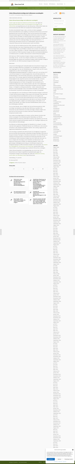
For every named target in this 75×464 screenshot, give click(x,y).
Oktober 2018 (56, 299)
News (54, 121)
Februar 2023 (56, 215)
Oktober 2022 (56, 222)
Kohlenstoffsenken (57, 116)
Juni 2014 (55, 384)
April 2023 (55, 212)
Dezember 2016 (57, 335)
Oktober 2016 (56, 338)
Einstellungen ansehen (69, 459)
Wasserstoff (56, 139)
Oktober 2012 (56, 411)
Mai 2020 (55, 269)
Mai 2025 (55, 171)
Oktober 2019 (56, 280)
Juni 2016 (55, 345)
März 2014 (55, 389)
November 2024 (57, 181)
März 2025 (55, 174)
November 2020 (57, 259)
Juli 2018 (55, 304)
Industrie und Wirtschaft (59, 105)
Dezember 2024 (57, 179)
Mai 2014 (55, 385)
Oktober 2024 (56, 183)
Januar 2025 (56, 178)
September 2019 (57, 282)
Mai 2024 (55, 191)
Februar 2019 (56, 293)
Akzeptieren (51, 459)
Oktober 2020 (56, 260)
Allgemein (55, 74)
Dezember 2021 (57, 238)
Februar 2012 (56, 419)
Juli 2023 (55, 207)
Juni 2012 (55, 414)
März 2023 (55, 213)
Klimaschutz (26, 15)
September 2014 (57, 379)
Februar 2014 (56, 390)
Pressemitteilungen (57, 124)
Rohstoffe (55, 127)
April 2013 (55, 405)
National (55, 119)
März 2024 (55, 194)
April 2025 (55, 173)
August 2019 (56, 283)
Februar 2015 (56, 371)
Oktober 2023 (56, 202)
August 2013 (56, 398)
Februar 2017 (56, 332)
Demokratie (56, 80)
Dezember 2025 (57, 160)
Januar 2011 (56, 434)
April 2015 (55, 367)
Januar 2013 (56, 408)
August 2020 (56, 264)
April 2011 (55, 431)
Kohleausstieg (56, 114)
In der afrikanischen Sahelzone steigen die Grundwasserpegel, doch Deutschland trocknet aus (59, 57)
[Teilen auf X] (23, 169)
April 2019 (55, 290)
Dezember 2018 (57, 296)
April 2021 (55, 251)
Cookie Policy (56, 461)
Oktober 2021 (56, 241)
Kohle (54, 113)
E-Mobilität (55, 82)
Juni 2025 (55, 170)
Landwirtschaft (56, 118)
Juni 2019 (55, 286)
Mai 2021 (55, 249)
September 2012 (57, 413)
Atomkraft (55, 76)
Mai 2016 (55, 346)
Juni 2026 (55, 150)
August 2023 (56, 205)
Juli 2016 (55, 343)
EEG (54, 84)
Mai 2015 (55, 366)
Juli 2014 (55, 382)
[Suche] (65, 4)
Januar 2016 (56, 353)
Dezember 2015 (57, 354)
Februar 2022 (56, 234)
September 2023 (57, 204)
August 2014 (56, 380)
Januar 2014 (56, 392)
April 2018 (55, 309)
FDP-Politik (55, 97)
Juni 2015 (55, 364)
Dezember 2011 (57, 421)
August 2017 (56, 322)
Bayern (24, 162)
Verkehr (55, 134)
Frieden (55, 100)
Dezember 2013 (57, 393)
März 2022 (55, 233)
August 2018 (56, 303)
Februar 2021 (56, 254)
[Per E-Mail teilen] (43, 169)
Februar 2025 (56, 176)
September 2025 (57, 165)
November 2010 (57, 437)
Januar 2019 (56, 294)
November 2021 (57, 239)
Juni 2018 (55, 306)
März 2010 (55, 447)
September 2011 (57, 426)
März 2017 (55, 330)
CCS (54, 79)
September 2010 (57, 440)
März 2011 (55, 432)
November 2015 (57, 356)
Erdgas (54, 90)
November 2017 (57, 317)
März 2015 (55, 369)
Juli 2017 (55, 324)
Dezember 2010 (57, 436)
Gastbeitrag (56, 103)
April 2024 (55, 192)
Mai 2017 (55, 327)
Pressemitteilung (57, 123)
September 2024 (57, 184)
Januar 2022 (56, 236)
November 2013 (57, 395)
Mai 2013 (55, 403)
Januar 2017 (56, 333)
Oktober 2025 (56, 163)
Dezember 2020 (57, 257)
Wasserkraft (56, 137)
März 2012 (55, 418)
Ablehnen (59, 459)
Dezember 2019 (57, 277)
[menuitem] (40, 4)
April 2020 (55, 270)
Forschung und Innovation (59, 98)
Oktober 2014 (56, 377)
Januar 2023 (56, 217)
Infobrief (55, 106)
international (56, 110)
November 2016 (57, 337)
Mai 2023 (55, 210)
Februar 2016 (56, 351)
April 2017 (55, 329)
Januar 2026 (56, 158)
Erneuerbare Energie (19, 15)
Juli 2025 (55, 168)
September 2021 (57, 243)
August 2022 (56, 225)
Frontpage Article (57, 101)
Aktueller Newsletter (13, 8)
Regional (30, 15)
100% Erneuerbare (18, 162)
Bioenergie (55, 77)
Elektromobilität (57, 85)
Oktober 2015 (56, 358)
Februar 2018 (56, 312)
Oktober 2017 (56, 319)
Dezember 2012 (57, 410)
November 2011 (57, 423)
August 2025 (56, 166)
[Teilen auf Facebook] (14, 169)
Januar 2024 (56, 197)
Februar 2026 (56, 157)
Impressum (64, 461)
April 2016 (55, 348)
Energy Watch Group (58, 88)
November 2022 (57, 220)
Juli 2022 (55, 226)
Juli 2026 (55, 149)
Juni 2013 (55, 402)
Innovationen (56, 108)
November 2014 (57, 376)
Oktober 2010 (56, 439)
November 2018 (57, 298)
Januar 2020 (56, 275)
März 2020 (55, 272)
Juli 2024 (55, 187)
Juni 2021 (55, 247)
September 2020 (57, 262)
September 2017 (57, 320)
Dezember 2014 (57, 374)
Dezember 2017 (57, 316)
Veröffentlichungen (57, 136)
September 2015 (57, 359)
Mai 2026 (55, 152)
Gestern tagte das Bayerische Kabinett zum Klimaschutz (22, 22)
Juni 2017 (55, 325)
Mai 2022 (55, 230)
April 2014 (55, 387)
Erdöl (54, 92)
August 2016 (56, 342)
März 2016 (55, 350)
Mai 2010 (55, 444)
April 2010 (55, 445)
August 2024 (56, 186)
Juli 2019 (55, 285)
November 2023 (57, 200)
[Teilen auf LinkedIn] (33, 169)
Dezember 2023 (57, 199)
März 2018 (55, 311)
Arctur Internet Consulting (22, 462)
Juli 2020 (55, 265)
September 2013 (57, 397)
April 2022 (55, 231)
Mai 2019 (55, 288)
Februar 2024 (56, 196)
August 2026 (56, 147)
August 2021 (56, 244)
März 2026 (55, 155)
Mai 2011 (55, 429)
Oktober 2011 (56, 424)
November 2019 (57, 278)
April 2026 (55, 153)
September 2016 (57, 340)
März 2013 (55, 406)
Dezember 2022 (57, 218)
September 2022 (57, 223)
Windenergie (56, 140)
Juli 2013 (55, 400)
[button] (72, 449)
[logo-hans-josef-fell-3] (17, 4)
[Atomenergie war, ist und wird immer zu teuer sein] (1, 232)
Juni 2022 (55, 228)
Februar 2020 (56, 273)
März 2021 (55, 252)
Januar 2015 (56, 372)
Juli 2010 (55, 442)
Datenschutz (60, 461)
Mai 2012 (55, 416)
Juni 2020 (55, 267)
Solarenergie (56, 129)
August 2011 (56, 427)
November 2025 (57, 162)
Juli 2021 (55, 246)
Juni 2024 (55, 189)
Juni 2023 (55, 209)
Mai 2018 (55, 307)
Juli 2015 (55, 363)
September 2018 (57, 301)
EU (54, 95)
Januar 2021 (56, 256)
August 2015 (56, 361)
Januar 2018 (56, 314)
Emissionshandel (57, 87)
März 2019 (55, 291)
